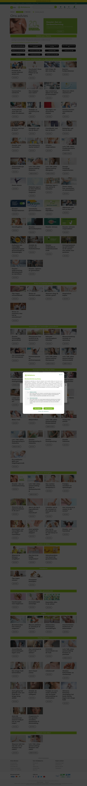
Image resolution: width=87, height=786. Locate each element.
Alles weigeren (38, 408)
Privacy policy (27, 388)
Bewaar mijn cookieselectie (43, 411)
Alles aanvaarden (48, 408)
